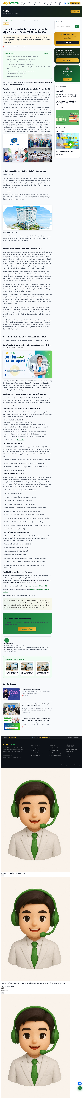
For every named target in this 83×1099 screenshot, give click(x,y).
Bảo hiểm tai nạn (53, 750)
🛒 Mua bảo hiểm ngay (27, 629)
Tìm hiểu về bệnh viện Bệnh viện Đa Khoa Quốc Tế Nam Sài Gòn (22, 56)
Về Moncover (69, 751)
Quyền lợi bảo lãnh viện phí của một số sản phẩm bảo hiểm (21, 71)
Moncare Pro (20, 440)
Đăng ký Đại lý (35, 748)
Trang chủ (5, 13)
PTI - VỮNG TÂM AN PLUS (64, 151)
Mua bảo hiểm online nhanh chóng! (15, 76)
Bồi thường (46, 3)
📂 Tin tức (25, 47)
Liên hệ (60, 3)
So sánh (40, 3)
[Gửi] (2, 993)
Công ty (35, 3)
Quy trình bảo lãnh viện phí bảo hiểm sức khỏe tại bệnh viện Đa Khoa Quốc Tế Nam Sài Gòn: (28, 67)
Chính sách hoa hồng (37, 753)
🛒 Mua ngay (75, 11)
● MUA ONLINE (75, 3)
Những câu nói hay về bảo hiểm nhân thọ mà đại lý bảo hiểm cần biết (66, 102)
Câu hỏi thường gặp (71, 749)
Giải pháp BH (23, 3)
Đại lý (51, 3)
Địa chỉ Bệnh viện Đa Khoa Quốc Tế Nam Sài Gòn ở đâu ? (21, 64)
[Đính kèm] (2, 988)
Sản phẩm (29, 3)
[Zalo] (65, 3)
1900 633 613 (12, 737)
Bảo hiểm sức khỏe (54, 748)
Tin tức (55, 3)
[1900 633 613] (68, 3)
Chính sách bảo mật (75, 765)
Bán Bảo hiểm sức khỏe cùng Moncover (17, 73)
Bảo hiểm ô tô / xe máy (55, 753)
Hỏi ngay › (67, 79)
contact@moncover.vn (43, 737)
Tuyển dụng (69, 754)
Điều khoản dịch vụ (62, 128)
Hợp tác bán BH (35, 755)
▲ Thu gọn (46, 53)
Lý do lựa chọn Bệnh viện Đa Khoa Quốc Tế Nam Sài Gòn (21, 59)
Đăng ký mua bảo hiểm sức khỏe (37, 586)
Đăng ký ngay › (67, 60)
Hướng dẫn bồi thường (55, 755)
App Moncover (35, 750)
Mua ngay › (67, 42)
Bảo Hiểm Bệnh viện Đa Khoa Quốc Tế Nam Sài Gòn (20, 61)
